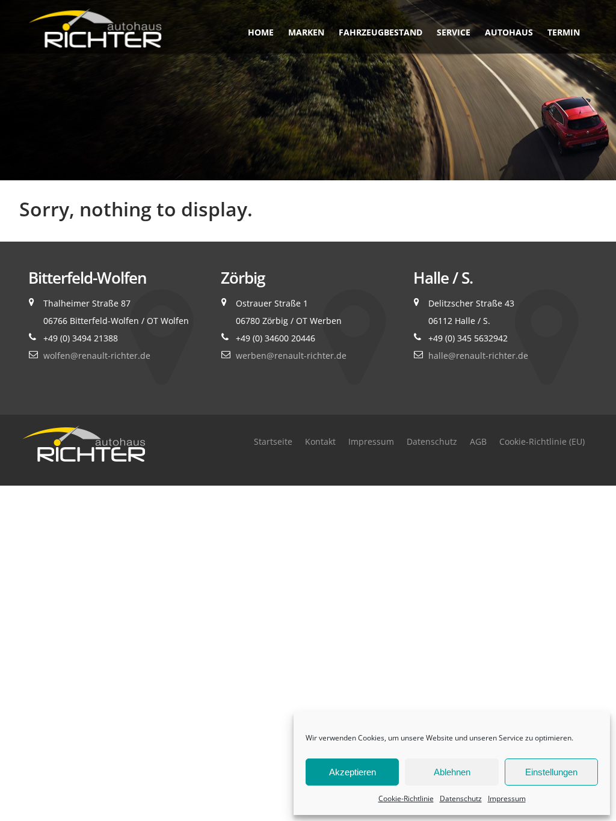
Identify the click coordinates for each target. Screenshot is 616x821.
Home (261, 32)
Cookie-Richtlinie (406, 798)
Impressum (507, 798)
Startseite (273, 441)
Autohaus (509, 32)
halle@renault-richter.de (478, 355)
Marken (306, 32)
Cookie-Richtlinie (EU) (542, 441)
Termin (563, 32)
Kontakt (320, 441)
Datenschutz (461, 798)
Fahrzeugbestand (380, 32)
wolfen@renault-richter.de (96, 355)
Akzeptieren (352, 772)
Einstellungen (551, 772)
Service (453, 32)
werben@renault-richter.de (291, 355)
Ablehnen (452, 772)
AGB (478, 441)
